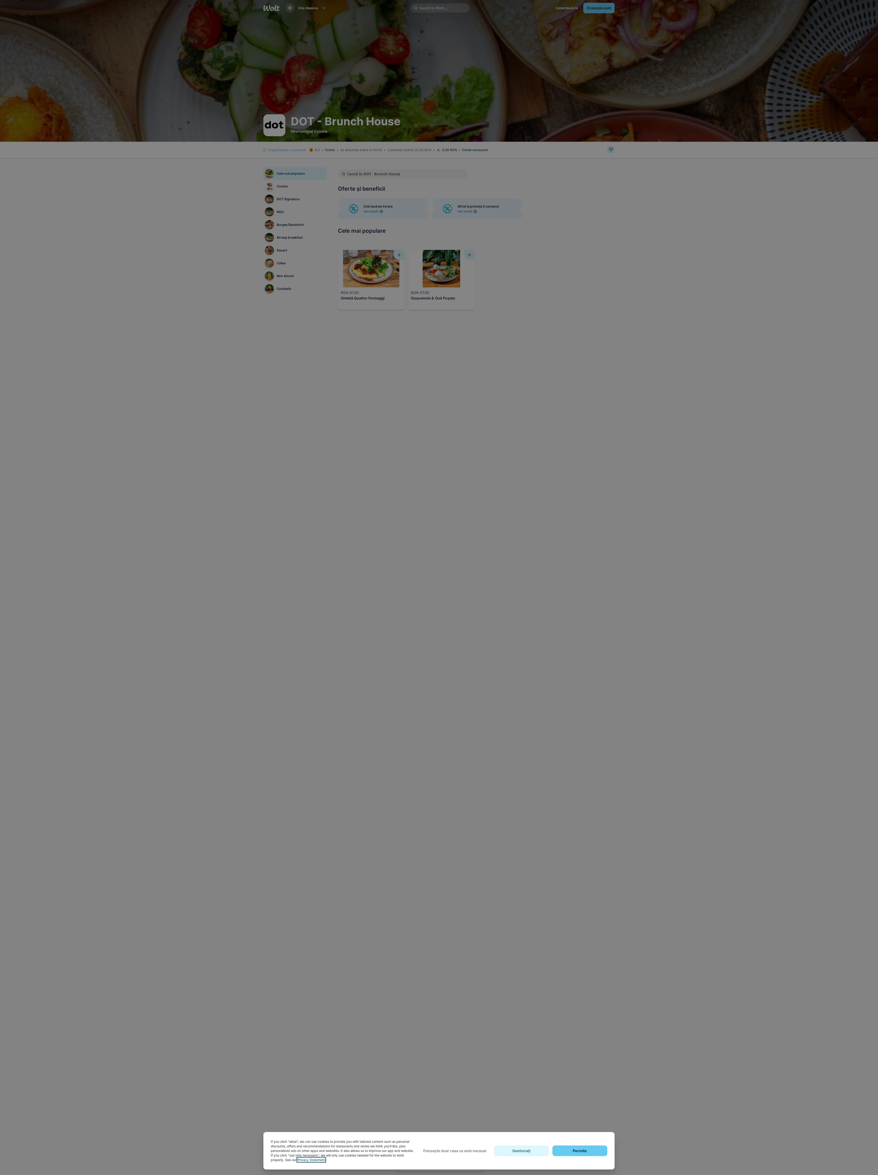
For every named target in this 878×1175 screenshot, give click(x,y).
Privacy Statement (311, 1160)
